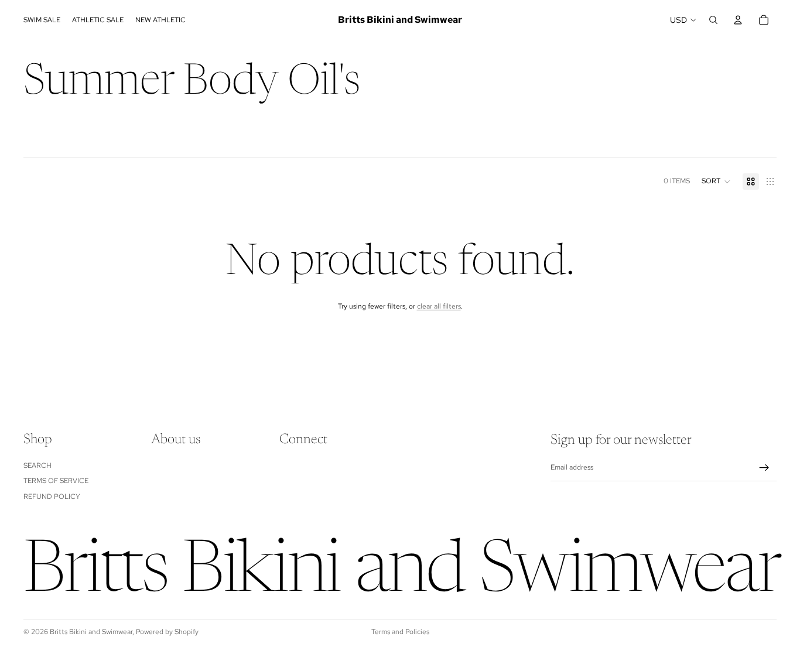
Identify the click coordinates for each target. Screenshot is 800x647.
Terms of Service (55, 480)
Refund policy (51, 496)
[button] (716, 181)
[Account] (738, 20)
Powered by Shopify (167, 631)
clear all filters (439, 306)
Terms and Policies (400, 631)
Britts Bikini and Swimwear (91, 631)
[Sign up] (764, 468)
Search (37, 465)
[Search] (713, 20)
